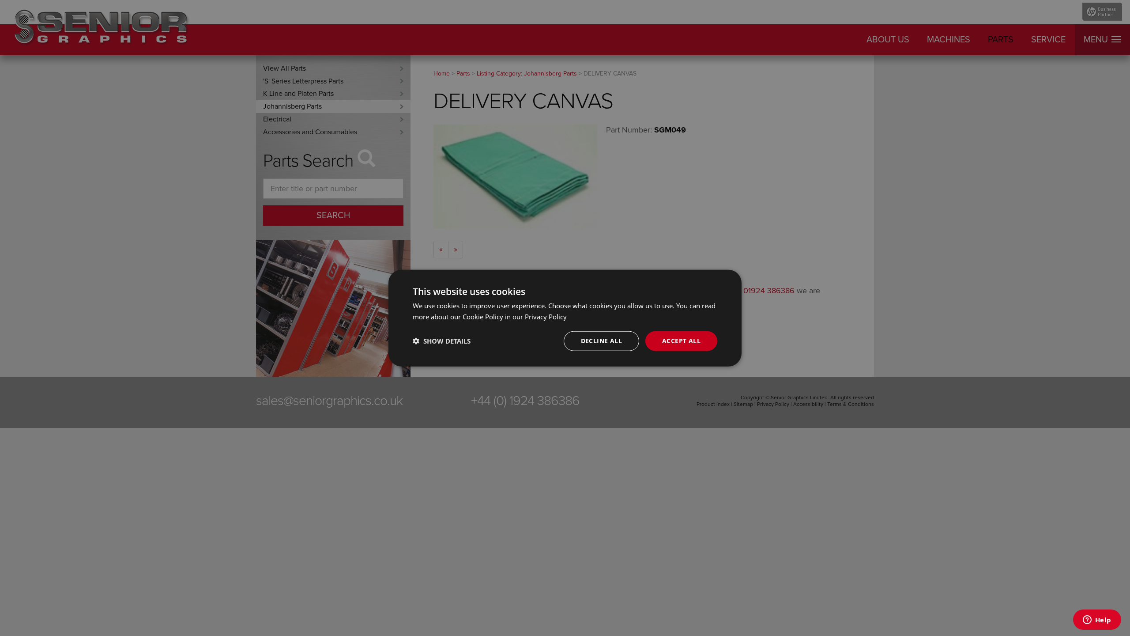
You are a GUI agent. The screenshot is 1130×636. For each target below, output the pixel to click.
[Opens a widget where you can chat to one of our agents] (1097, 621)
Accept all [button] (681, 341)
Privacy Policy (546, 316)
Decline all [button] (601, 341)
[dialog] (565, 318)
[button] (442, 341)
